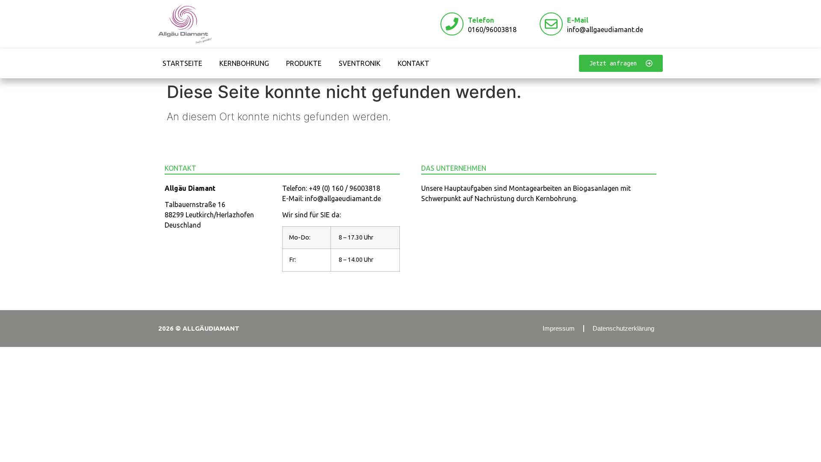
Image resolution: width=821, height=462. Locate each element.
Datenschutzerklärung (623, 328)
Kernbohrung (244, 63)
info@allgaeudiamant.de (605, 29)
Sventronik (360, 63)
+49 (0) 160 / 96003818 (344, 188)
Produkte (304, 63)
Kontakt (413, 63)
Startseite (182, 63)
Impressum (559, 328)
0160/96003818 (492, 29)
